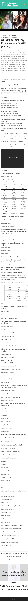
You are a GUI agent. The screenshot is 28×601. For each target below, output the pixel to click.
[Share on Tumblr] (19, 560)
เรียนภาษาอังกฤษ (16, 556)
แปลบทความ (14, 37)
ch (10, 553)
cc (7, 553)
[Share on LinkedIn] (15, 560)
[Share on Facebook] (9, 560)
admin (15, 35)
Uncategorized (6, 37)
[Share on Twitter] (12, 560)
